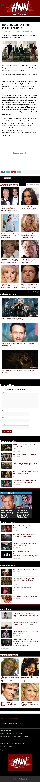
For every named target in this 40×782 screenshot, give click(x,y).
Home (2, 18)
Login (2, 750)
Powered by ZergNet (34, 292)
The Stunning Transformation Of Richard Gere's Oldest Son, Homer (9, 209)
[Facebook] (15, 779)
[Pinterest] (20, 779)
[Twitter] (18, 779)
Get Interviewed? (5, 740)
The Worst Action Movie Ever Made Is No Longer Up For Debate (10, 679)
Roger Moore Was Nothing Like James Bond (8, 704)
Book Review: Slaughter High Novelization (25, 596)
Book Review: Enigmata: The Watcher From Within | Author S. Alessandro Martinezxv (24, 580)
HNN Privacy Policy (6, 746)
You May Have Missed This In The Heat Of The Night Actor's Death (10, 261)
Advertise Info (4, 727)
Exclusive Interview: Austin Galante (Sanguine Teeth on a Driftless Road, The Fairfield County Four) (25, 615)
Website (4, 424)
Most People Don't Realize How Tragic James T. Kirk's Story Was (7, 513)
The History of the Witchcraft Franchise (24, 454)
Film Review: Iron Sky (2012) (12, 319)
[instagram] (26, 779)
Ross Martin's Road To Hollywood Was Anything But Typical (29, 286)
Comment (5, 392)
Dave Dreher (7, 31)
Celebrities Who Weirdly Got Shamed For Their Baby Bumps (10, 235)
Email (4, 417)
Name (4, 411)
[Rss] (14, 779)
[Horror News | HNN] (20, 8)
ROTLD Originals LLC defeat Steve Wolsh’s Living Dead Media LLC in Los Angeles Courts (26, 447)
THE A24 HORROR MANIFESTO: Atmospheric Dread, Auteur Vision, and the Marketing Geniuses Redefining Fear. (25, 554)
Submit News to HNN (6, 730)
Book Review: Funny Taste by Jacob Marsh (25, 569)
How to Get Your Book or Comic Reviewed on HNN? (16, 737)
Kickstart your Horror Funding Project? (12, 733)
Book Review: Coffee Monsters (22, 587)
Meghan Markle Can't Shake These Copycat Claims (29, 208)
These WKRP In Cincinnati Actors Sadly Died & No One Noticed (9, 286)
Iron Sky (7, 178)
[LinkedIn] (22, 779)
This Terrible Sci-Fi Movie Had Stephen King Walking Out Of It (29, 261)
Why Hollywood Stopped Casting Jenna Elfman (29, 704)
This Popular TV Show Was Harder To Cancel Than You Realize (29, 235)
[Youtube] (24, 779)
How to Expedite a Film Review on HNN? (12, 743)
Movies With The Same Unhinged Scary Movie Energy (29, 679)
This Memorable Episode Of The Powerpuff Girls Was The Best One (24, 513)
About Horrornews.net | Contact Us (11, 723)
